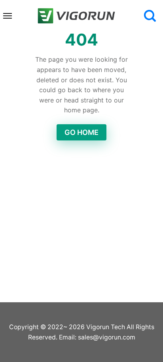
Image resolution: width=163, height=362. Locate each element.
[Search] (150, 16)
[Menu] (8, 16)
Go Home (81, 132)
